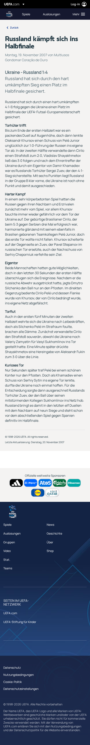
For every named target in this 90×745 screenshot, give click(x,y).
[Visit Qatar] (52, 493)
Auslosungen (12, 533)
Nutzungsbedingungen (18, 675)
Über (50, 542)
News (50, 525)
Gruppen (9, 542)
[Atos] (45, 483)
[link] (26, 14)
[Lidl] (38, 493)
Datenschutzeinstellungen (21, 689)
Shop (50, 551)
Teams (7, 568)
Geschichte (54, 533)
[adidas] (16, 483)
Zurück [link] (14, 27)
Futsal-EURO (9, 14)
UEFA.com (10, 613)
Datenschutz (12, 668)
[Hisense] (74, 483)
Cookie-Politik (12, 682)
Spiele (7, 525)
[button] (78, 14)
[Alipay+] (30, 483)
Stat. (6, 560)
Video (7, 551)
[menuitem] (29, 14)
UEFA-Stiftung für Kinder (19, 622)
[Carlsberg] (59, 483)
